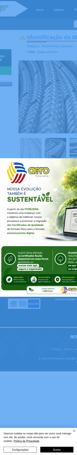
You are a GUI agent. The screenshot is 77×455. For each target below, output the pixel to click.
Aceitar (57, 449)
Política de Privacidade (26, 441)
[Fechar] (72, 433)
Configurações (20, 449)
